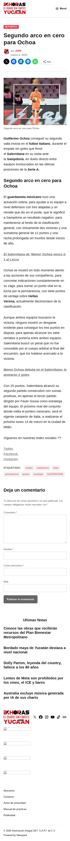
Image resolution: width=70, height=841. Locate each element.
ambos (29, 468)
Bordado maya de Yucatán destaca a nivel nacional (35, 650)
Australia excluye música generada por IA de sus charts (34, 695)
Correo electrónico (14, 565)
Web (6, 582)
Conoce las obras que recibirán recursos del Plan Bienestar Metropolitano (30, 632)
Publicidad (9, 815)
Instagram (11, 459)
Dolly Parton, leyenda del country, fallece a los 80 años (33, 665)
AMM (18, 50)
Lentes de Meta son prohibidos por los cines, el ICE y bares (33, 680)
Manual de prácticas (15, 809)
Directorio (9, 790)
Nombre (8, 549)
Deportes (11, 27)
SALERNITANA (55, 474)
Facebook (11, 454)
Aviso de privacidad (15, 802)
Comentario (10, 512)
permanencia (11, 474)
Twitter (9, 449)
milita (56, 468)
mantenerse (43, 468)
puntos (25, 474)
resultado (38, 474)
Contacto (9, 796)
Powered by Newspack (15, 835)
